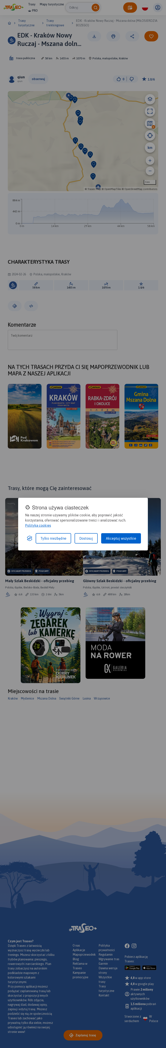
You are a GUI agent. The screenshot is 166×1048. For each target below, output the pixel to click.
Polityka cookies (38, 525)
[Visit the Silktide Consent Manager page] (29, 538)
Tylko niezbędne (53, 538)
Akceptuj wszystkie (121, 538)
